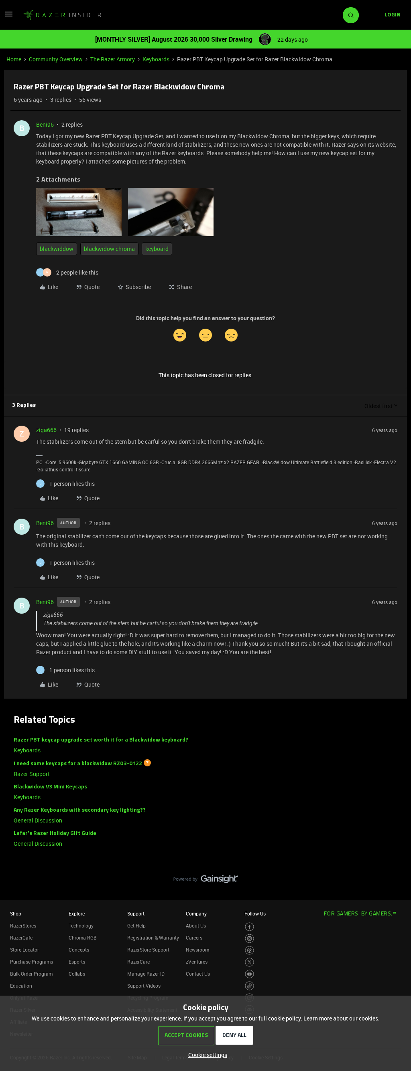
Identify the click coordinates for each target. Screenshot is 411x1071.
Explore (77, 913)
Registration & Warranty (153, 937)
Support (135, 913)
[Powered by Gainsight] (205, 881)
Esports (77, 961)
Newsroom (197, 949)
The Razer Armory (112, 59)
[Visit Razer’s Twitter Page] (249, 962)
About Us (196, 925)
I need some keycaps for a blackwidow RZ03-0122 (78, 763)
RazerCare (138, 961)
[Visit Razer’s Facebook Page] (249, 927)
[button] (9, 16)
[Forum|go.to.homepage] (62, 15)
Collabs (77, 973)
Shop (15, 913)
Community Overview (56, 59)
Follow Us (255, 913)
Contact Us (198, 973)
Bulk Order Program (31, 973)
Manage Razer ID (146, 973)
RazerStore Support (148, 949)
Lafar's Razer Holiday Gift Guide (55, 833)
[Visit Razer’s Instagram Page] (249, 939)
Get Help (136, 925)
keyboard (157, 249)
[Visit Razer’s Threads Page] (249, 951)
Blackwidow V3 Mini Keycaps (50, 787)
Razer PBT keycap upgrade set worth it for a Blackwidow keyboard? (101, 740)
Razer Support (32, 774)
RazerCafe (21, 937)
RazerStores (23, 925)
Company (196, 913)
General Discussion (38, 820)
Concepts (79, 949)
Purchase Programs (31, 961)
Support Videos (144, 985)
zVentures (197, 961)
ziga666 (46, 430)
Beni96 (45, 124)
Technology (81, 925)
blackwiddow (56, 249)
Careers (194, 937)
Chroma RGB (83, 937)
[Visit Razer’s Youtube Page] (249, 974)
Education (21, 985)
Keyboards (155, 59)
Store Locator (24, 949)
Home (13, 59)
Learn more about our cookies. (341, 1018)
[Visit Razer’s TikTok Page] (249, 986)
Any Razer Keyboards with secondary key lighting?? (80, 810)
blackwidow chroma (109, 249)
